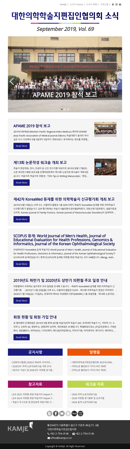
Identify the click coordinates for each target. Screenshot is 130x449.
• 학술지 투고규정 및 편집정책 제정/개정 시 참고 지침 (33, 402)
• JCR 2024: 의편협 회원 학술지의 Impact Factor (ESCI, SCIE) (33, 398)
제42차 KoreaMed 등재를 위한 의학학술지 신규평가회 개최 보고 (64, 199)
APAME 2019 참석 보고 (65, 94)
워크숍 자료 (95, 384)
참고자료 (35, 384)
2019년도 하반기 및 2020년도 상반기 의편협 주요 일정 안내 (60, 280)
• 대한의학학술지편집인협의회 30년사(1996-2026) (92, 362)
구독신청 (104, 4)
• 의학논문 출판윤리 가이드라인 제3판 (88, 370)
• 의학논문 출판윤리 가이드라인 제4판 (88, 366)
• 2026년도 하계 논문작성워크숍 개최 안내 (31, 366)
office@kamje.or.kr (61, 438)
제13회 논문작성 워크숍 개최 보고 (40, 162)
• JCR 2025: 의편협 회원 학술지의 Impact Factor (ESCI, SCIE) (33, 394)
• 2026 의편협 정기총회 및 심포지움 (87, 398)
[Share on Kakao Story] (68, 413)
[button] (11, 80)
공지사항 (35, 352)
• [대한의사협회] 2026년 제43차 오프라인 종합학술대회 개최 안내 (33, 362)
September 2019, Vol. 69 (65, 28)
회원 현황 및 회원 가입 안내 (35, 317)
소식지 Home (76, 4)
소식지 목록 (91, 4)
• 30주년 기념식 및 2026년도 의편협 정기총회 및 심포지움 (33, 370)
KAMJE (63, 4)
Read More (21, 145)
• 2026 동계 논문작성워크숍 (84, 402)
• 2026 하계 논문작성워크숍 (84, 394)
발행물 (95, 352)
